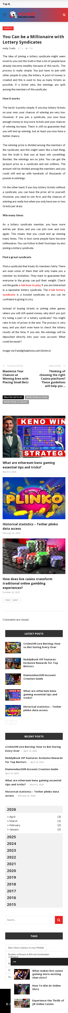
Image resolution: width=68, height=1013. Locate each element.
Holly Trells (9, 48)
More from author (36, 397)
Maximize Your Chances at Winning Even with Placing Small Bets (15, 376)
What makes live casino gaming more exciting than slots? (47, 974)
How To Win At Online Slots (46, 987)
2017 (11, 890)
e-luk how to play (30, 285)
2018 (11, 884)
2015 (11, 904)
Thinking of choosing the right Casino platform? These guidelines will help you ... (52, 378)
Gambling (8, 28)
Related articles (13, 397)
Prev (7, 600)
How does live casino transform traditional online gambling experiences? (27, 583)
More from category (16, 401)
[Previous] (7, 722)
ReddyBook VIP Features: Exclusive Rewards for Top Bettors (40, 663)
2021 (11, 863)
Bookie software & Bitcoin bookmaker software (28, 955)
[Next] (13, 722)
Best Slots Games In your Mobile (26, 947)
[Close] (14, 962)
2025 (11, 836)
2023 (11, 850)
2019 (11, 877)
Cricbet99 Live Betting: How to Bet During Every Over (41, 645)
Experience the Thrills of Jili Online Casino (48, 1002)
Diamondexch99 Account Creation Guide (39, 676)
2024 (11, 843)
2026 (11, 809)
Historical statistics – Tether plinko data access (42, 708)
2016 (11, 897)
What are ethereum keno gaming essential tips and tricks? (29, 465)
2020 (11, 870)
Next (15, 600)
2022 (11, 857)
